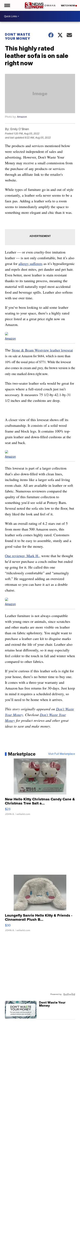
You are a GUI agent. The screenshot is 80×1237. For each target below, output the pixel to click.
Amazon (22, 116)
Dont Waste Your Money (17, 36)
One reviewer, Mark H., (22, 555)
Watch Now (68, 5)
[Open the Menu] (7, 5)
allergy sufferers (30, 263)
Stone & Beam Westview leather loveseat (42, 350)
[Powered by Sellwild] (69, 994)
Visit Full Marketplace (61, 754)
